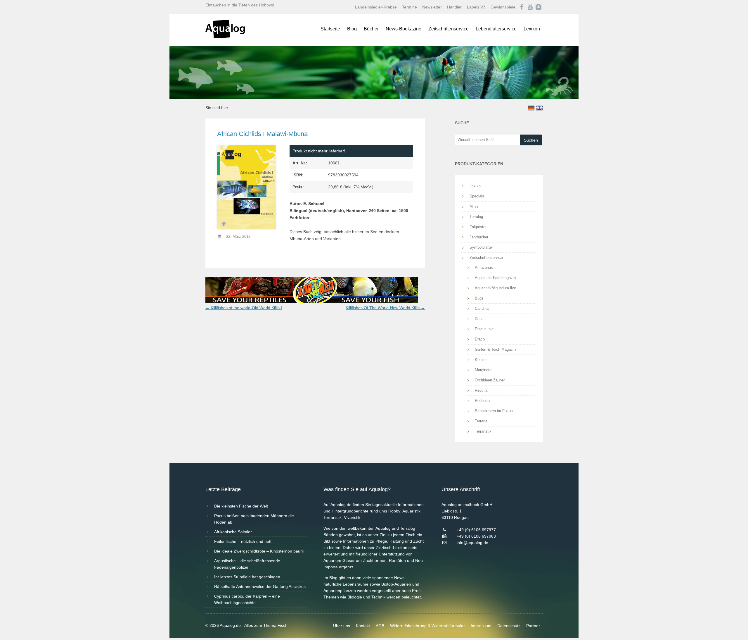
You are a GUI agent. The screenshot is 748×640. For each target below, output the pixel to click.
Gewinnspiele (503, 7)
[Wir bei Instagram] (538, 7)
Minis (474, 206)
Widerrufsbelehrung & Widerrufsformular (427, 625)
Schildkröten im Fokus (494, 411)
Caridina (482, 308)
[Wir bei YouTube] (530, 7)
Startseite (330, 28)
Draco (480, 339)
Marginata (483, 370)
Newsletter (432, 7)
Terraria (481, 421)
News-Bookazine (403, 28)
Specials (477, 196)
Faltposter (478, 227)
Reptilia (481, 390)
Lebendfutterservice (496, 28)
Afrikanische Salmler (233, 531)
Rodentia (482, 400)
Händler (454, 7)
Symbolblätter (481, 247)
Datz (479, 318)
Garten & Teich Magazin (495, 349)
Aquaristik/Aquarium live (495, 288)
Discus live (484, 329)
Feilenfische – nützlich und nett (242, 541)
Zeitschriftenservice (448, 28)
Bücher (371, 28)
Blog (352, 28)
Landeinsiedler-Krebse (376, 7)
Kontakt (363, 625)
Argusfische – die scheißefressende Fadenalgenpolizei (247, 564)
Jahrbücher (479, 237)
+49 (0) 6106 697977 (476, 529)
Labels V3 (476, 7)
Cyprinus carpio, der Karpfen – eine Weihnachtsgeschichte (247, 599)
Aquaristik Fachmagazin (495, 278)
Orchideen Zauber (490, 380)
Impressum (481, 625)
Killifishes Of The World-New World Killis (385, 307)
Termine (409, 7)
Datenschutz (508, 625)
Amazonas (484, 267)
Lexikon (532, 28)
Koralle (480, 359)
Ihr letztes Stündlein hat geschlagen (247, 576)
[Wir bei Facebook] (522, 7)
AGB (380, 625)
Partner (533, 625)
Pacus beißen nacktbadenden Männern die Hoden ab (254, 518)
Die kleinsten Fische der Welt (241, 506)
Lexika (475, 186)
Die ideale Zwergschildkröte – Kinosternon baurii (259, 551)
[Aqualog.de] (225, 37)
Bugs (479, 298)
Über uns (341, 625)
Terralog (476, 216)
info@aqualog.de (472, 542)
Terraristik (483, 431)
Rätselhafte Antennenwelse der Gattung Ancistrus (260, 586)
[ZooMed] (311, 301)
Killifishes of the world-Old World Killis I (243, 307)
